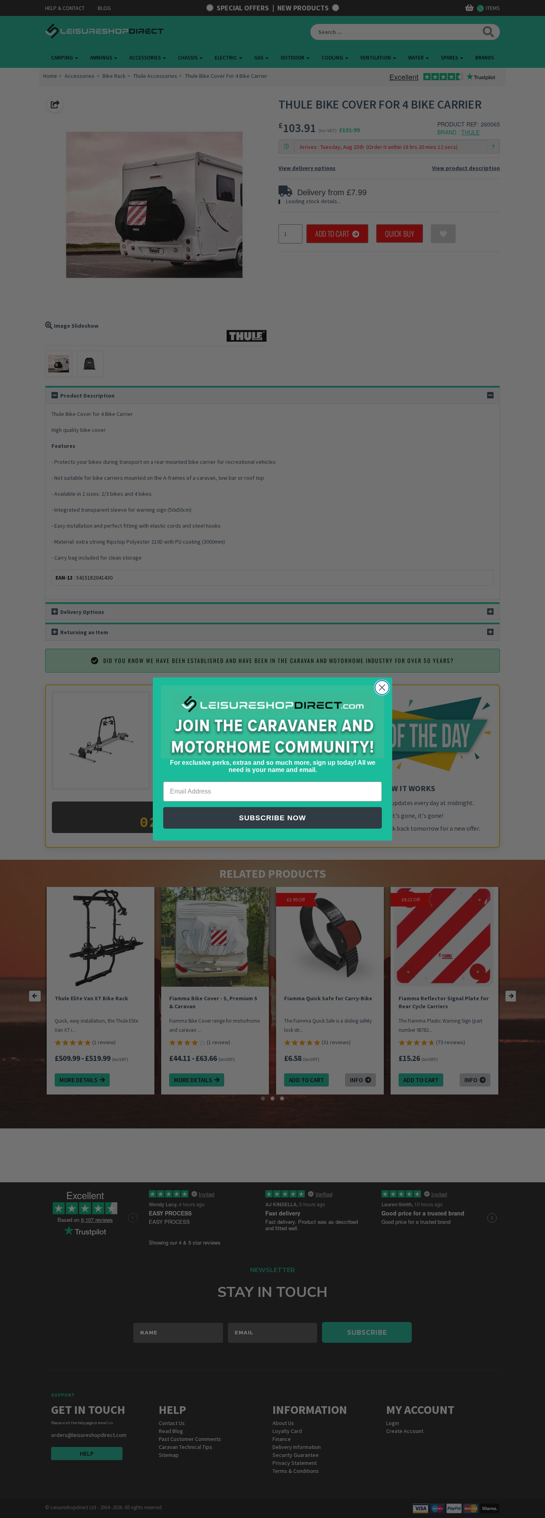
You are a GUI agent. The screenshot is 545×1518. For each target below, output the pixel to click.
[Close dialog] (382, 688)
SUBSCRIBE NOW (272, 818)
